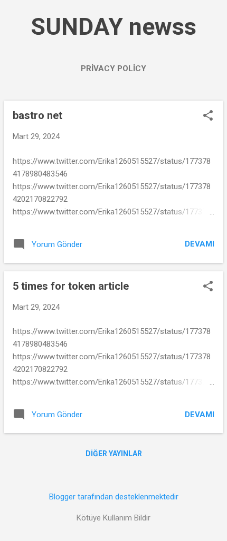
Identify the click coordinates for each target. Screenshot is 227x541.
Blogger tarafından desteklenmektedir (113, 496)
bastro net (37, 115)
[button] (208, 116)
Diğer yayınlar (114, 453)
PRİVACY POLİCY (113, 68)
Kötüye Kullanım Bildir (113, 518)
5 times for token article (71, 286)
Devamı (199, 244)
